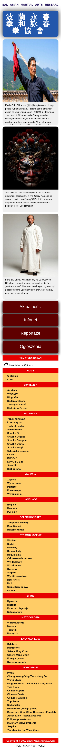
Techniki (12, 629)
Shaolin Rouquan (17, 440)
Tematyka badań (16, 404)
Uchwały (12, 547)
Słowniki (12, 465)
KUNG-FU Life (15, 461)
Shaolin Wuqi (15, 447)
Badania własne (16, 401)
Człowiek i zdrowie (18, 451)
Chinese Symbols (17, 697)
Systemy (12, 569)
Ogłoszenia (30, 346)
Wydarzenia (14, 483)
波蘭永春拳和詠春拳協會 (30, 23)
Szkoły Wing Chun (17, 651)
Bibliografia (14, 468)
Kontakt (11, 590)
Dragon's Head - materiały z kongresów (29, 683)
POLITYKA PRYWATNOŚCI (30, 745)
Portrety (11, 486)
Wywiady (12, 393)
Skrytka (11, 726)
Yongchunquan (16, 418)
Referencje (13, 579)
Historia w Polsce (17, 408)
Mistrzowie (13, 647)
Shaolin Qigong (16, 436)
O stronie (12, 375)
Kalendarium (14, 612)
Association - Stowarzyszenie (24, 715)
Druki (10, 583)
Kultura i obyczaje (17, 608)
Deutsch (12, 508)
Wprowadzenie (15, 622)
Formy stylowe (15, 658)
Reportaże (30, 333)
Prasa (10, 672)
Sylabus (12, 644)
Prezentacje (14, 490)
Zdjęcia (11, 479)
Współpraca (14, 565)
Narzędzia (12, 633)
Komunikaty (14, 551)
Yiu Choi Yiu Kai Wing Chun (23, 730)
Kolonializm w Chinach (20, 365)
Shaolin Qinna (15, 443)
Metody (11, 626)
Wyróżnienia (14, 494)
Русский (12, 511)
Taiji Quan (13, 687)
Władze (11, 540)
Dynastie (12, 601)
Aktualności (30, 306)
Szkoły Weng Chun (18, 654)
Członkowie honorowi (19, 558)
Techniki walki (15, 426)
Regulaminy (14, 554)
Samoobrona (14, 429)
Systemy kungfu (16, 662)
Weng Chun (14, 679)
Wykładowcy (14, 561)
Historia (11, 604)
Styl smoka (13, 705)
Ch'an (10, 454)
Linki (10, 379)
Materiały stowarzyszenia (21, 722)
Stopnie (11, 572)
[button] (14, 70)
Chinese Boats (15, 694)
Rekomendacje (15, 529)
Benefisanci (14, 526)
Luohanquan (14, 422)
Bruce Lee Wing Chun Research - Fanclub (31, 712)
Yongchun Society (17, 522)
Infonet (30, 319)
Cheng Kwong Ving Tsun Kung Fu (27, 676)
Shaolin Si (13, 433)
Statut (10, 544)
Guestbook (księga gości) (22, 708)
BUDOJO (12, 458)
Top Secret (13, 701)
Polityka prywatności (19, 719)
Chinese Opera (15, 690)
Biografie (12, 397)
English (11, 504)
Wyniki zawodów (17, 576)
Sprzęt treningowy (17, 587)
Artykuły (12, 390)
